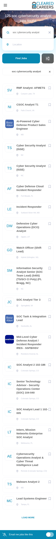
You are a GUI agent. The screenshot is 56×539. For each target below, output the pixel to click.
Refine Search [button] (48, 58)
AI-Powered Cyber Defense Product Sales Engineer (31, 125)
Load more (28, 517)
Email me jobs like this (21, 534)
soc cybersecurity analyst (26, 71)
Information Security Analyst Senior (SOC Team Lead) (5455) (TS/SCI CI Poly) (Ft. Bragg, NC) (29, 275)
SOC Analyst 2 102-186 (30, 364)
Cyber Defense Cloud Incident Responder (30, 188)
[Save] (49, 88)
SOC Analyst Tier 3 (28, 299)
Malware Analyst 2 (28, 481)
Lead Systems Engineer (31, 498)
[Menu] (5, 5)
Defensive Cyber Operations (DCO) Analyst (27, 227)
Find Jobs (21, 58)
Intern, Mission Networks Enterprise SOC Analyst (29, 433)
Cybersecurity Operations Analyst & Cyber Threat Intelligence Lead (30, 459)
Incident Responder (29, 206)
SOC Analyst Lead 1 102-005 (32, 411)
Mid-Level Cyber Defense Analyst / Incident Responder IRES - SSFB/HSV (29, 342)
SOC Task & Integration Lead (31, 318)
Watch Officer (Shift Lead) (28, 249)
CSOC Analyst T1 (27, 104)
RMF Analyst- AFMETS (30, 87)
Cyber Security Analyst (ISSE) (31, 147)
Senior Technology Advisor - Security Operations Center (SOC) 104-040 (28, 387)
